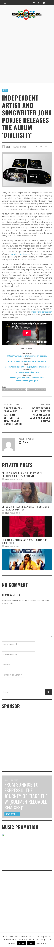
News (5, 90)
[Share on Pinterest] (50, 146)
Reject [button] (31, 943)
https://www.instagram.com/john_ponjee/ (27, 356)
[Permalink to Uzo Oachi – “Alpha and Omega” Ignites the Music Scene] (27, 559)
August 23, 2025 (16, 479)
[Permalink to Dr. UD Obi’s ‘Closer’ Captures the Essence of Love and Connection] (27, 526)
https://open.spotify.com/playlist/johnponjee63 (27, 367)
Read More (41, 943)
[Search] (5, 2)
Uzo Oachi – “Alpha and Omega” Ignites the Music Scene (24, 541)
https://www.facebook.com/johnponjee (27, 361)
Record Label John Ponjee (36, 390)
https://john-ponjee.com (41, 312)
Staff (7, 479)
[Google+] (39, 2)
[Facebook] (34, 2)
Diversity (5, 390)
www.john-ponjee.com (20, 254)
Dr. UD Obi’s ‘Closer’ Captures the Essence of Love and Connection (26, 508)
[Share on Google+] (45, 146)
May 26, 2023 (14, 546)
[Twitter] (44, 2)
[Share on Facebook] (36, 146)
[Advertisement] (27, 51)
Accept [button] (21, 943)
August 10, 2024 (16, 513)
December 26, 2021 (19, 146)
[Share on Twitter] (41, 146)
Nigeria (23, 390)
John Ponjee (15, 390)
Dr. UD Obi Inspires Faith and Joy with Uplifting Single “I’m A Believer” (22, 475)
